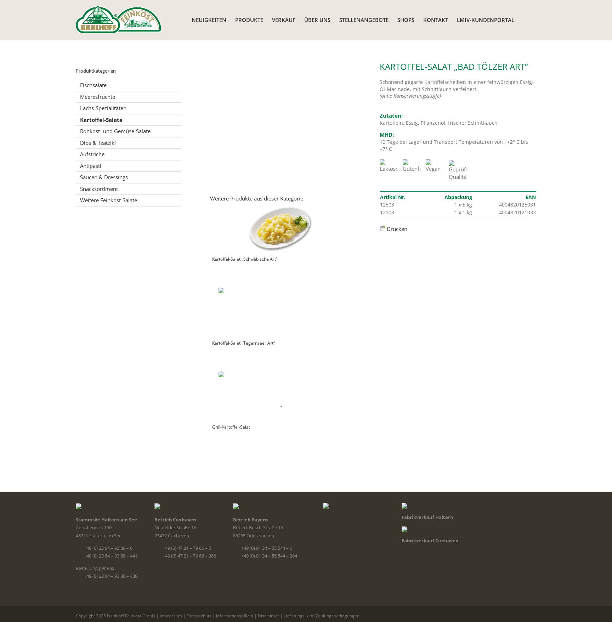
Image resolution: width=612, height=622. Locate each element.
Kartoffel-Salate (101, 119)
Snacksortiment (99, 188)
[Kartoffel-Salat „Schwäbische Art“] (279, 224)
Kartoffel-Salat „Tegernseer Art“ (243, 343)
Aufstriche (92, 154)
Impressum (171, 616)
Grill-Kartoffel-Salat (231, 427)
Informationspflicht (234, 616)
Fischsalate (93, 85)
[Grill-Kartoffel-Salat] (279, 392)
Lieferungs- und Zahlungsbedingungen (321, 616)
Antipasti (90, 165)
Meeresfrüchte (97, 96)
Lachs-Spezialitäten (103, 108)
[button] (525, 19)
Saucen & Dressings (104, 177)
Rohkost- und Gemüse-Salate (115, 131)
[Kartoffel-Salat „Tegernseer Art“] (279, 308)
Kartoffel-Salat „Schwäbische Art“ (244, 259)
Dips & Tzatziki (98, 142)
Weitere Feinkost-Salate (108, 200)
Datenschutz (199, 616)
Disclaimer (268, 616)
